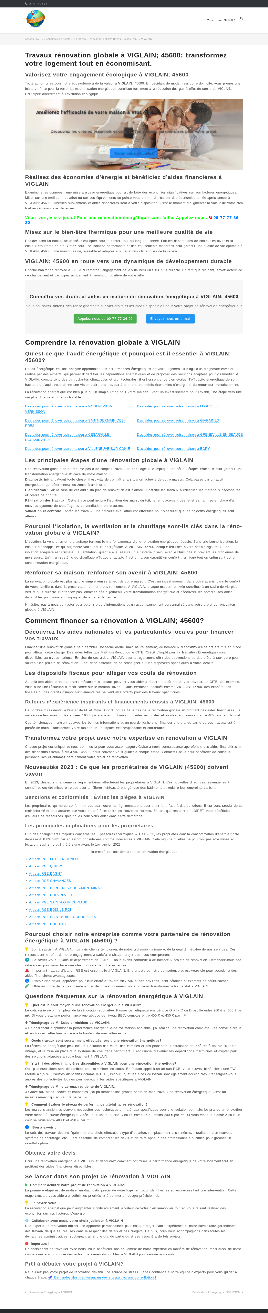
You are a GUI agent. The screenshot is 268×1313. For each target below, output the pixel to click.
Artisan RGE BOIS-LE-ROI (50, 909)
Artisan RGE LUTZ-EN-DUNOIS (54, 859)
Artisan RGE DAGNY (45, 873)
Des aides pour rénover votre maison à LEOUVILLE (178, 406)
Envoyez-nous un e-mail (170, 319)
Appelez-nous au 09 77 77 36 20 (105, 319)
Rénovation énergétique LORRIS (50, 1292)
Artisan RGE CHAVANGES (50, 881)
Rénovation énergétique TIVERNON (216, 1292)
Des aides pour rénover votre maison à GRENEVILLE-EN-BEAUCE (190, 434)
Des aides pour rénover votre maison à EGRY (173, 449)
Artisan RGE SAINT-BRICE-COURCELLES (62, 917)
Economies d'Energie (57, 38)
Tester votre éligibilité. (134, 153)
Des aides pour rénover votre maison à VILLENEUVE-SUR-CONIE (77, 449)
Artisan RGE (33, 38)
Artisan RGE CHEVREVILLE (51, 895)
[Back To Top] (258, 1303)
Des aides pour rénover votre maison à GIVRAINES (178, 420)
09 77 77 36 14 (38, 3)
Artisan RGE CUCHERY (48, 924)
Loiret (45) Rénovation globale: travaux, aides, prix (105, 38)
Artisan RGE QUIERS (46, 866)
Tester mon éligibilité (221, 20)
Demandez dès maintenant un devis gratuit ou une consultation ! (104, 1277)
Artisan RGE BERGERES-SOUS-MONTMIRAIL (66, 888)
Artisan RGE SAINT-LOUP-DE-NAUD (58, 902)
